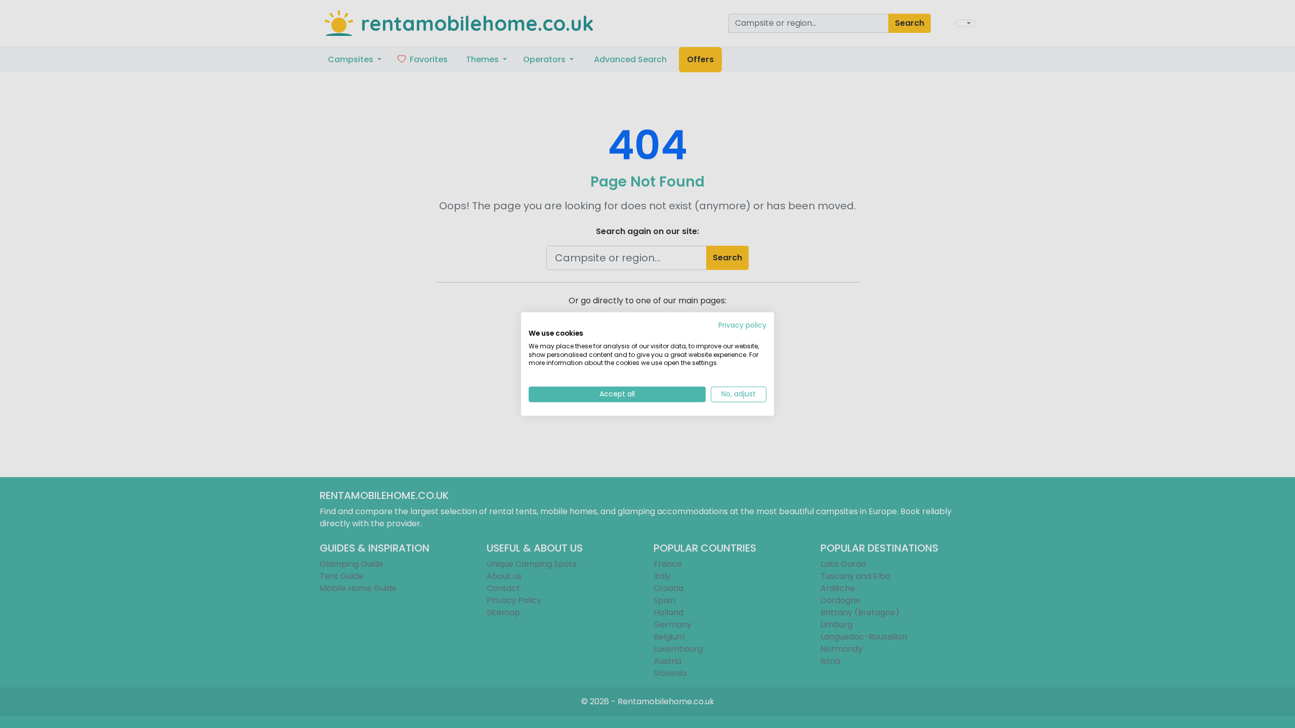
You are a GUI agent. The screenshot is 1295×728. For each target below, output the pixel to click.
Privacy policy (742, 325)
